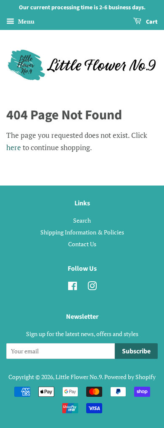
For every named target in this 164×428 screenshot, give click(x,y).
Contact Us (82, 244)
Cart (151, 22)
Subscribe (136, 351)
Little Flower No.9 (79, 377)
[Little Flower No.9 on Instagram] (92, 287)
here (13, 147)
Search (82, 220)
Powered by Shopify (130, 377)
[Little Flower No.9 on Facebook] (72, 287)
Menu (25, 21)
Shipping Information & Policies (82, 232)
